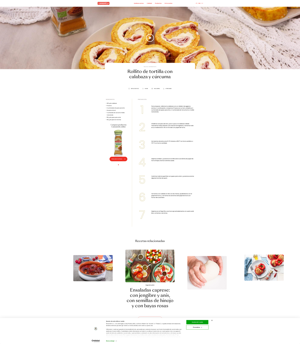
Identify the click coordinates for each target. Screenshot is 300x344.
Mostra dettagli (110, 341)
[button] (118, 164)
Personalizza (196, 327)
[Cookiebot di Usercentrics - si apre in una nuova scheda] (96, 341)
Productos (158, 3)
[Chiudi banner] (211, 320)
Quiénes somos (139, 3)
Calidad (149, 3)
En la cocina (168, 3)
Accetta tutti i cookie (197, 322)
